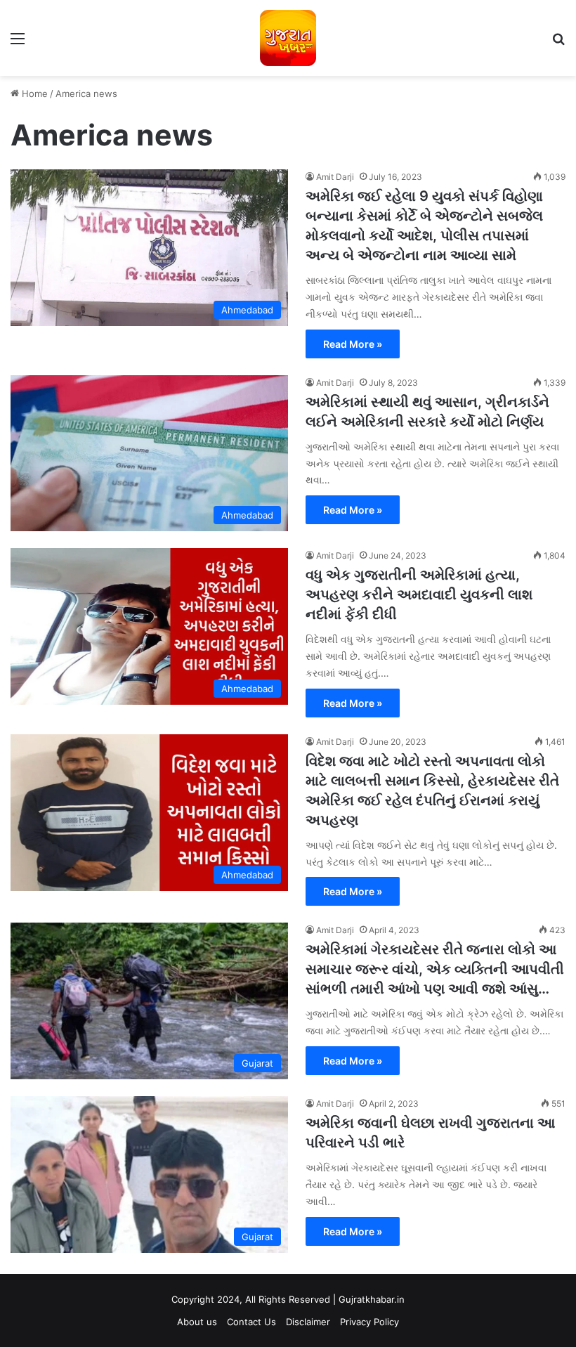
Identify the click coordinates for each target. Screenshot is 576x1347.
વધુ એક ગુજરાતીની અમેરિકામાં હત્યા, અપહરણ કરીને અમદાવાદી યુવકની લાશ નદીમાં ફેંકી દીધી (419, 594)
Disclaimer (308, 1321)
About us (197, 1321)
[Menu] (18, 43)
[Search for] (558, 43)
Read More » (352, 344)
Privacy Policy (369, 1321)
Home (33, 93)
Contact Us (251, 1321)
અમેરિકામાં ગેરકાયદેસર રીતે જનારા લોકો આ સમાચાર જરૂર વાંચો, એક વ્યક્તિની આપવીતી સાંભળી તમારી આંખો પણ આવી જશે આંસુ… (435, 969)
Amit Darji (335, 176)
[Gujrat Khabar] (288, 38)
